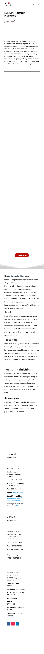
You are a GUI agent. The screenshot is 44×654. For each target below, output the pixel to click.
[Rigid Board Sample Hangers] (22, 106)
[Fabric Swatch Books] (13, 206)
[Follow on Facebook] (8, 624)
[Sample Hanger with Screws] (22, 166)
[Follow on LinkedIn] (17, 624)
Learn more (22, 255)
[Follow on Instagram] (13, 624)
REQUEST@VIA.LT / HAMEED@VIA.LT (14, 499)
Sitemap (19, 506)
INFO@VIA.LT (17, 492)
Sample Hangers (11, 280)
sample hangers (22, 41)
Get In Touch (10, 21)
